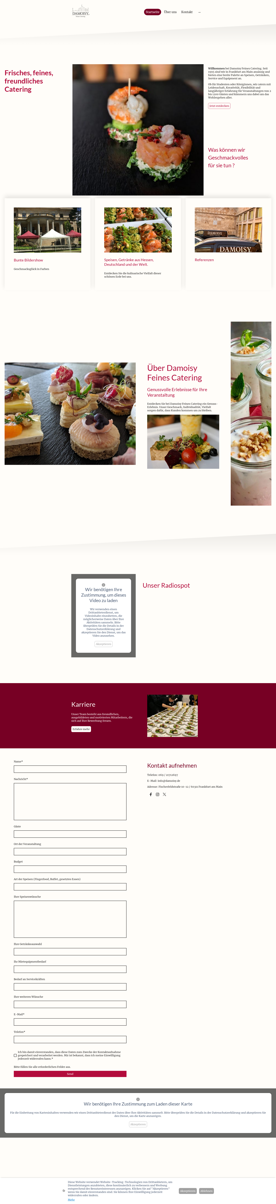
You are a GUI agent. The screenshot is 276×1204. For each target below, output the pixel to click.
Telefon (19, 1032)
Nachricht (21, 779)
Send (70, 1074)
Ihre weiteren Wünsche (28, 996)
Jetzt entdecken (219, 106)
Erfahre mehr (81, 729)
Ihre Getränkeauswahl (28, 944)
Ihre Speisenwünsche (27, 896)
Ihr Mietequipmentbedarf (30, 961)
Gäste (17, 826)
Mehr (71, 1199)
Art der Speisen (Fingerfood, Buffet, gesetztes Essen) (47, 879)
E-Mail (19, 1014)
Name (18, 761)
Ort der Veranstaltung (27, 844)
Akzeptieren (103, 644)
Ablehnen (206, 1191)
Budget (18, 861)
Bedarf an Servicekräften (29, 979)
